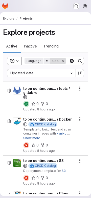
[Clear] (72, 61)
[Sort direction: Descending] (80, 73)
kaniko (61, 133)
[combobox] (41, 73)
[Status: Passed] (26, 104)
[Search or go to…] (76, 6)
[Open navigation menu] (14, 6)
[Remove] (63, 61)
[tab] (12, 46)
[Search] (80, 61)
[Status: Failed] (26, 145)
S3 (64, 171)
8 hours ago (46, 109)
